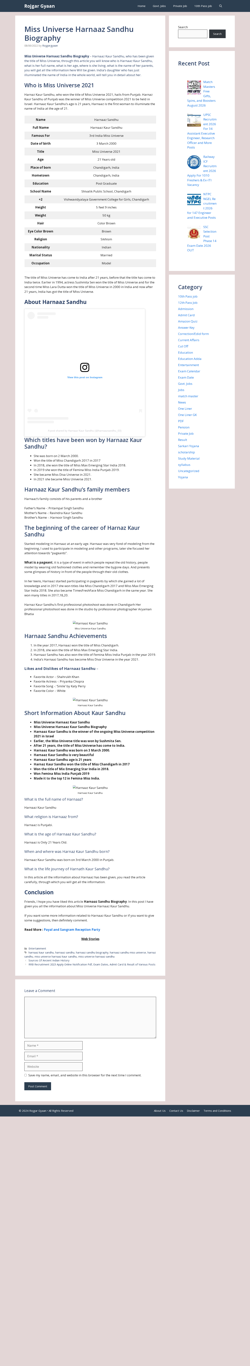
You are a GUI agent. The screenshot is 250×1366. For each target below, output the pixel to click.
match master (188, 396)
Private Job (180, 6)
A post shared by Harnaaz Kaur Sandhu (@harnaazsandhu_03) (85, 430)
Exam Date (186, 377)
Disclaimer (193, 1110)
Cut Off (183, 346)
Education (185, 352)
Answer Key (186, 327)
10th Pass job (203, 6)
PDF (181, 421)
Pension (183, 427)
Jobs (181, 390)
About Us (160, 1110)
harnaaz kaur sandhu (41, 952)
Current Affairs (188, 340)
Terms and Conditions (217, 1110)
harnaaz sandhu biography (92, 952)
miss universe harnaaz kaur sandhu (56, 956)
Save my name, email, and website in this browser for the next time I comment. (84, 1075)
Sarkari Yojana (188, 446)
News (182, 402)
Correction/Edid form (193, 334)
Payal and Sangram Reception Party (72, 929)
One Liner (185, 408)
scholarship (186, 452)
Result (182, 440)
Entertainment (37, 948)
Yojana (183, 477)
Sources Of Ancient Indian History (49, 960)
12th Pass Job (187, 302)
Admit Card (186, 315)
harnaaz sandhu (64, 952)
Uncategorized (188, 471)
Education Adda (190, 359)
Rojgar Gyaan (39, 6)
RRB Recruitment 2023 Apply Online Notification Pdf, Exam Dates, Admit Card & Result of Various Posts (92, 964)
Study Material (189, 458)
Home (141, 6)
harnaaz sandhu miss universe (128, 952)
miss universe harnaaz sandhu (96, 956)
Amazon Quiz (187, 321)
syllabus (184, 465)
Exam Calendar (189, 371)
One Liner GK (187, 415)
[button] (221, 6)
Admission (185, 309)
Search (183, 27)
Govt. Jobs (159, 6)
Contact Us (176, 1110)
